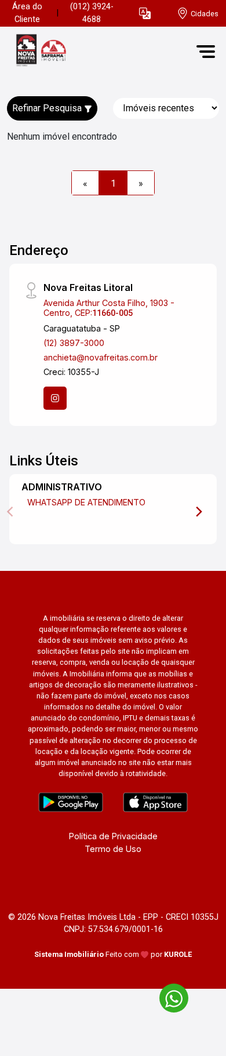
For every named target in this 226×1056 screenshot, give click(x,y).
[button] (145, 14)
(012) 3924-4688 (92, 13)
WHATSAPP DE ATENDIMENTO (86, 502)
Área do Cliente (27, 13)
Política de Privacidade (113, 836)
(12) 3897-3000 (73, 343)
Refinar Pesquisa (48, 108)
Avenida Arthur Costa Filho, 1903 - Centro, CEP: (108, 308)
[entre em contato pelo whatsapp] (168, 996)
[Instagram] (55, 398)
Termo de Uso (113, 849)
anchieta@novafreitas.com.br (100, 357)
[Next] (198, 512)
